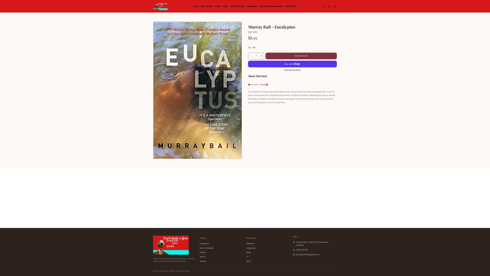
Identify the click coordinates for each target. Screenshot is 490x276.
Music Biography (207, 248)
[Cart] (335, 6)
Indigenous (204, 243)
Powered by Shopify (182, 271)
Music (248, 252)
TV (247, 257)
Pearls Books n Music (166, 271)
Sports (202, 257)
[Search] (324, 6)
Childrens (250, 243)
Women (203, 261)
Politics (203, 252)
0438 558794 (302, 250)
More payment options (293, 70)
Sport (248, 261)
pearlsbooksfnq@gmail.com (307, 254)
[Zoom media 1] (197, 90)
